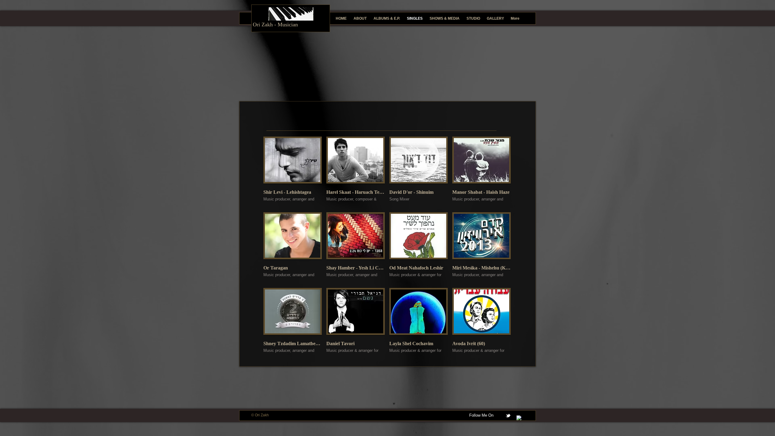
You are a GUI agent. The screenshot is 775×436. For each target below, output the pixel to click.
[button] (292, 172)
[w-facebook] (519, 418)
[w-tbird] (508, 415)
